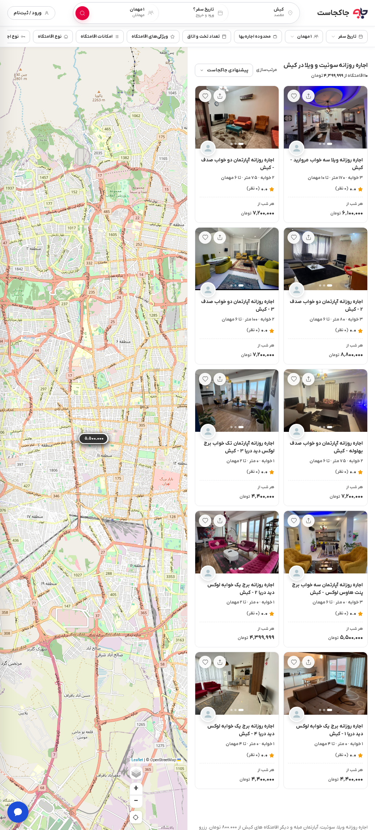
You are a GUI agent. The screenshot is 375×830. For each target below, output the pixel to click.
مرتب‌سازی (266, 70)
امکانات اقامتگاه (96, 37)
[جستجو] (82, 13)
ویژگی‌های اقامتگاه (149, 37)
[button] (358, 117)
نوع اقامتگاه (50, 37)
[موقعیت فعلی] (136, 817)
